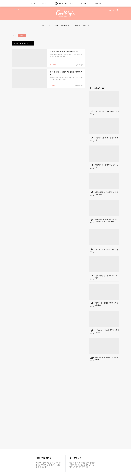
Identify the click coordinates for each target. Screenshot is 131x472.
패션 (56, 25)
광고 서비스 (84, 3)
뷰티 (50, 25)
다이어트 (86, 25)
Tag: (14, 35)
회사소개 (32, 3)
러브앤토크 (76, 25)
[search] (110, 10)
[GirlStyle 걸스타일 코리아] (65, 14)
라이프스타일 (65, 25)
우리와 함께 (98, 3)
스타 (43, 25)
